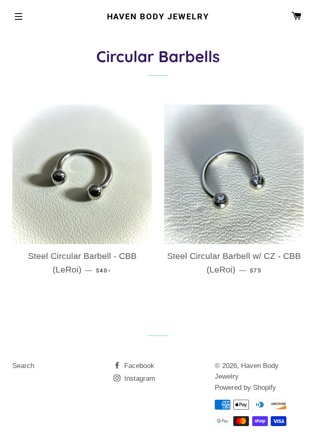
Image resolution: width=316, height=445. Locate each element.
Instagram (138, 378)
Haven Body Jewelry (158, 16)
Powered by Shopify (245, 387)
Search (23, 366)
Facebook (138, 366)
